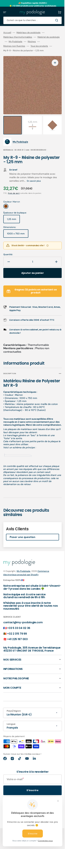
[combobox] (30, 20)
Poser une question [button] (22, 543)
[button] (4, 12)
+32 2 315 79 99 (17, 640)
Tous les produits (12, 50)
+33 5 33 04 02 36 (18, 634)
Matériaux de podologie (28, 32)
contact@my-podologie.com (22, 629)
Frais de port (14, 191)
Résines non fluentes (28, 46)
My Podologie (37, 41)
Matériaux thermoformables (17, 37)
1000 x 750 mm (17, 233)
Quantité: (8, 252)
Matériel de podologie (14, 41)
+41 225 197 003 (17, 646)
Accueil (7, 32)
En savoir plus (39, 178)
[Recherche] (52, 20)
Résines (7, 46)
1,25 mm (13, 218)
